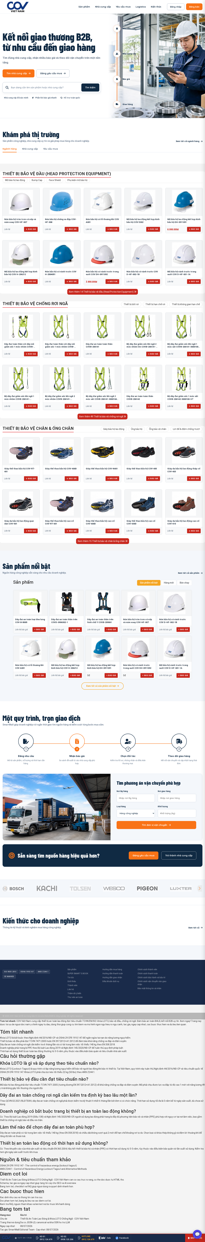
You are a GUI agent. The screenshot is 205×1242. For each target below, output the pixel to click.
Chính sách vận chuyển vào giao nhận (152, 983)
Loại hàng (121, 806)
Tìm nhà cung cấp (17, 73)
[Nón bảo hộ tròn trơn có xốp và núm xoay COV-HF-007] (21, 202)
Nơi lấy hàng (122, 791)
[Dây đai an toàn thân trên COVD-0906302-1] (66, 603)
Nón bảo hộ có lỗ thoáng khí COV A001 (29, 666)
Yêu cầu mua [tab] (50, 149)
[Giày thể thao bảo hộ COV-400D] (61, 451)
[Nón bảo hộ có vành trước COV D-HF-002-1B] (143, 254)
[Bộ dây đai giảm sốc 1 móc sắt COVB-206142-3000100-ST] (184, 379)
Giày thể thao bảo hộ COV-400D (61, 468)
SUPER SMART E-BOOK (77, 973)
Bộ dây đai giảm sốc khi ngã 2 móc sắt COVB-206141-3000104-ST (102, 399)
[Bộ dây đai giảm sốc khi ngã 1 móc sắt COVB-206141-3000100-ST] (184, 327)
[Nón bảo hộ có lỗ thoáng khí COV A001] (102, 202)
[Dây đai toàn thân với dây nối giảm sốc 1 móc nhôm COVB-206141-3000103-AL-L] (61, 327)
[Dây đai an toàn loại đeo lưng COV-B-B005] (30, 603)
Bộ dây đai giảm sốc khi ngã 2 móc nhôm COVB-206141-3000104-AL (60, 399)
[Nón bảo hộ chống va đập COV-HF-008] (61, 202)
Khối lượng (163, 806)
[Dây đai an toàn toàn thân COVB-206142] (143, 379)
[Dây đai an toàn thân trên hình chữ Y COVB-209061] (102, 603)
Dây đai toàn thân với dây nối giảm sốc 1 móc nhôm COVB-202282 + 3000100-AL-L (19, 347)
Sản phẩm (84, 6)
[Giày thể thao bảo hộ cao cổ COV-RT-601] (61, 504)
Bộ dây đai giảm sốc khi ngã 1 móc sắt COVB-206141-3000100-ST (183, 347)
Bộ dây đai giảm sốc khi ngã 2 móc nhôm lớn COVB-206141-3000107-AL (141, 347)
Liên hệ (70, 989)
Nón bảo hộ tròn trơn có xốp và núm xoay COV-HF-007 (137, 620)
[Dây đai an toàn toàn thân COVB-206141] (102, 327)
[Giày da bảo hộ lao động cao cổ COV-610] (184, 504)
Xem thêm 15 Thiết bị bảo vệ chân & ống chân (101, 541)
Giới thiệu (71, 981)
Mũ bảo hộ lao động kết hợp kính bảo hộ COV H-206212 (65, 666)
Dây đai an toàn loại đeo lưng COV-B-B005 (30, 620)
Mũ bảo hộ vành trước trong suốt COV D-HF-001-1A (173, 666)
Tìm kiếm (90, 87)
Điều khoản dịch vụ (110, 981)
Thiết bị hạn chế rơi (155, 304)
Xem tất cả (193, 927)
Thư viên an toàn (75, 997)
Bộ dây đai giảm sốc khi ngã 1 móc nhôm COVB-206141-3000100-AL (19, 399)
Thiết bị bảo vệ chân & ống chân (38, 428)
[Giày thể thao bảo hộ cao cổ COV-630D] (143, 504)
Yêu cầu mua (123, 6)
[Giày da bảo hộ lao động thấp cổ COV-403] (184, 451)
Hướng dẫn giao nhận (112, 977)
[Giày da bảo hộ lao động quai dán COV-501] (21, 504)
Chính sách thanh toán (148, 973)
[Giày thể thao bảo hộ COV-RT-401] (21, 451)
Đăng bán (194, 6)
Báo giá (32, 229)
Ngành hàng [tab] (10, 149)
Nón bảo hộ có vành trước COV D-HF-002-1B (172, 620)
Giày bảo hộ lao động (113, 429)
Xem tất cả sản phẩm (188, 573)
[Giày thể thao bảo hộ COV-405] (143, 451)
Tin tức (70, 977)
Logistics (141, 6)
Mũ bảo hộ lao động (15, 180)
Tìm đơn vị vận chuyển (154, 825)
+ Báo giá (39, 629)
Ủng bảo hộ (136, 429)
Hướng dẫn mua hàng (112, 969)
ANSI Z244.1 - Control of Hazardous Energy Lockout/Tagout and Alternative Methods (43, 1169)
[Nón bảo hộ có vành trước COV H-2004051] (61, 254)
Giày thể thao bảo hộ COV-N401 (102, 468)
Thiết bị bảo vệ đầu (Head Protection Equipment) (57, 173)
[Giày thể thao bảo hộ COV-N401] (102, 451)
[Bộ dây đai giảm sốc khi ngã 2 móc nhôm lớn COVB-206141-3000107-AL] (143, 327)
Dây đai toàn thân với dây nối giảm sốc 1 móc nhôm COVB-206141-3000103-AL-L (60, 347)
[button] (199, 888)
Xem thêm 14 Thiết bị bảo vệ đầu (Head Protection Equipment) (101, 291)
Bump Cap (37, 180)
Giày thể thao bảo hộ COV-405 (142, 468)
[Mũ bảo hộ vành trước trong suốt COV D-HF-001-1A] (184, 254)
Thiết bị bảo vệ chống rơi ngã (35, 303)
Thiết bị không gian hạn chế (186, 304)
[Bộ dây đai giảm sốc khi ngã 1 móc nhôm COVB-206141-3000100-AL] (21, 379)
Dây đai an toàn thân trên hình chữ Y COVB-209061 (100, 620)
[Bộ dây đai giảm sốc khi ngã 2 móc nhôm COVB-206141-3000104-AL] (61, 379)
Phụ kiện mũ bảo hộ (77, 180)
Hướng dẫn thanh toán (112, 973)
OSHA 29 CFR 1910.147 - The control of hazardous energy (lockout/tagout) (38, 1165)
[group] (18, 888)
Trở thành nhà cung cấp (178, 855)
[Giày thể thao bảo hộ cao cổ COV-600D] (102, 504)
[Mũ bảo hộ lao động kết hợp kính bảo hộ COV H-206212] (21, 254)
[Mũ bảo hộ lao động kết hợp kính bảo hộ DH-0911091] (184, 202)
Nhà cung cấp (103, 6)
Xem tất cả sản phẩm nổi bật (101, 686)
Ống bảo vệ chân (157, 429)
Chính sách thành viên (147, 969)
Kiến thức (156, 6)
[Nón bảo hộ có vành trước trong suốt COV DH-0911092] (102, 254)
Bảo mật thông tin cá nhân (149, 988)
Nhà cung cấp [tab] (30, 149)
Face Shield (55, 180)
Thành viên (72, 985)
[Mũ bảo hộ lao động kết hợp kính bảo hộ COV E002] (143, 202)
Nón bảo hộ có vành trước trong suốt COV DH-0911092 (137, 666)
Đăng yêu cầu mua (51, 73)
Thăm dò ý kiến (74, 993)
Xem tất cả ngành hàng (187, 141)
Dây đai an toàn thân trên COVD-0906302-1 (64, 620)
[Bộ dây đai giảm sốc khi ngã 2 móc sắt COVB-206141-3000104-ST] (102, 379)
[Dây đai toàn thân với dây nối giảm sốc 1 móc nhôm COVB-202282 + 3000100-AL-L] (21, 327)
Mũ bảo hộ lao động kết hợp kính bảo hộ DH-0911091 (101, 666)
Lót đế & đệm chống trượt (186, 429)
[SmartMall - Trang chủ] (18, 7)
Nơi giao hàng (164, 791)
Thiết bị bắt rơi (131, 304)
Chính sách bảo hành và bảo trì (151, 977)
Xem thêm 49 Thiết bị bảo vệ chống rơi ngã (101, 416)
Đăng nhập (175, 6)
